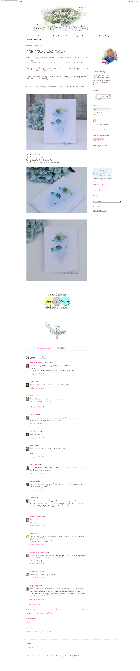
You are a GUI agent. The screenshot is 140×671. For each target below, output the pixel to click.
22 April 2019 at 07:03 (37, 578)
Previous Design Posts (53, 36)
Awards (69, 36)
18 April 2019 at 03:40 (37, 509)
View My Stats (98, 190)
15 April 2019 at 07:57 (37, 407)
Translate (100, 115)
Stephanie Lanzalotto (37, 552)
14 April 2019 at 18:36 (37, 388)
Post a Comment (34, 604)
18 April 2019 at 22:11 (37, 544)
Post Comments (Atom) (44, 613)
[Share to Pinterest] (64, 348)
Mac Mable (33, 464)
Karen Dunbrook (35, 516)
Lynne (32, 381)
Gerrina (32, 481)
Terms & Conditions (33, 40)
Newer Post (30, 609)
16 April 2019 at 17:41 (37, 473)
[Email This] (57, 348)
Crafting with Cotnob (44, 401)
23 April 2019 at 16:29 (37, 599)
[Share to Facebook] (62, 348)
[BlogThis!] (58, 348)
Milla (31, 533)
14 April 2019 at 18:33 (37, 374)
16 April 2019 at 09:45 (37, 457)
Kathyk (32, 445)
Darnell (32, 497)
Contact (92, 36)
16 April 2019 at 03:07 (37, 438)
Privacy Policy (104, 36)
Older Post (84, 609)
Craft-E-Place (35, 571)
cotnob (32, 396)
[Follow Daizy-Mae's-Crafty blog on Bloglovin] (98, 140)
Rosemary (33, 431)
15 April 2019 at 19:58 (37, 423)
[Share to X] (60, 348)
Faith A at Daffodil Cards (39, 362)
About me (38, 36)
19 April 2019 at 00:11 (37, 563)
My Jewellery (80, 36)
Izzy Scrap (34, 585)
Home (28, 36)
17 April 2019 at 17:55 (37, 490)
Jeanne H (33, 415)
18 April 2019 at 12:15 (37, 525)
